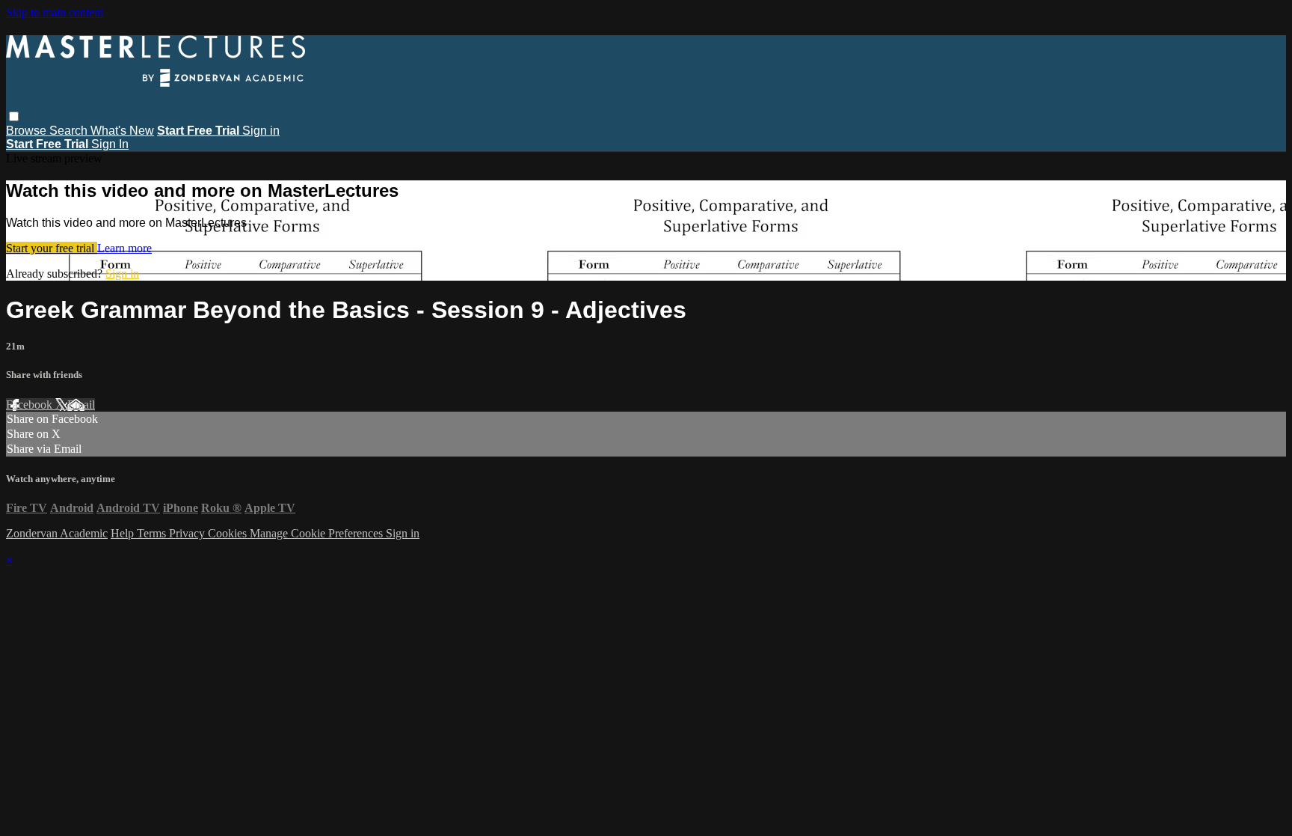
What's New (122, 130)
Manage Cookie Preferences (318, 533)
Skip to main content (54, 12)
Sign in (261, 130)
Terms (153, 533)
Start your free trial (51, 248)
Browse (27, 130)
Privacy (188, 533)
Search (69, 130)
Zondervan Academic (57, 533)
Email (81, 404)
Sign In (110, 144)
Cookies (229, 533)
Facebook (30, 404)
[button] (14, 116)
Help (124, 533)
